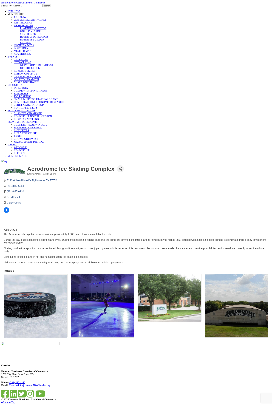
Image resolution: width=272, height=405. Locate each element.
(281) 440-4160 (17, 382)
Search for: (6, 5)
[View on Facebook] (6, 212)
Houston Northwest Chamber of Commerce (23, 2)
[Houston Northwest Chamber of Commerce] (4, 161)
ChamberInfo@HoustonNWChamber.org (29, 385)
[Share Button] (120, 168)
